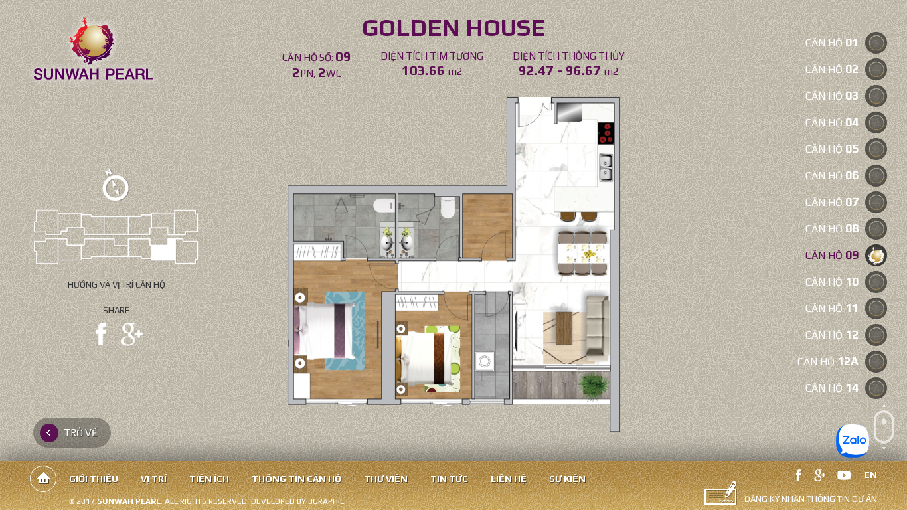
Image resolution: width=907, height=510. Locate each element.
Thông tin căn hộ (296, 478)
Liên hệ (509, 478)
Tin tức (449, 478)
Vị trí (154, 478)
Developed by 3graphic (298, 501)
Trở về (81, 432)
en (870, 474)
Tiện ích (209, 478)
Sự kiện (567, 478)
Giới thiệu (93, 478)
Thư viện (386, 478)
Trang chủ (43, 479)
